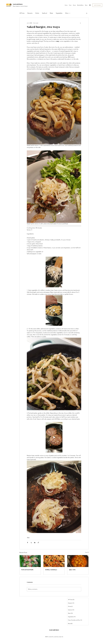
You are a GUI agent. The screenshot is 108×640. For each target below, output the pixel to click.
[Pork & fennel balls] (30, 561)
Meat (51, 13)
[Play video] (54, 272)
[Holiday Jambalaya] (54, 561)
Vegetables (59, 13)
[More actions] (80, 23)
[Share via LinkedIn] (34, 542)
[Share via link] (38, 542)
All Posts (21, 13)
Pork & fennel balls (27, 570)
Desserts (29, 13)
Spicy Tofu (72, 570)
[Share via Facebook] (27, 542)
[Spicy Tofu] (77, 561)
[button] (86, 13)
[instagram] (90, 5)
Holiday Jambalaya (51, 570)
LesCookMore (18, 4)
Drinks (37, 13)
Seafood (44, 13)
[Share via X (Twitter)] (31, 542)
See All (87, 552)
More (66, 13)
